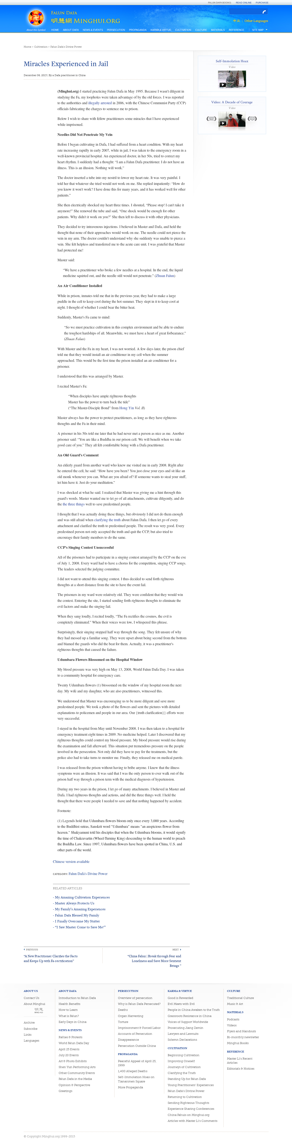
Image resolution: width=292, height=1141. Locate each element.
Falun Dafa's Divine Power (66, 46)
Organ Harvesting (130, 1016)
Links (27, 1034)
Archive (29, 1022)
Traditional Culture (240, 998)
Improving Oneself (181, 1061)
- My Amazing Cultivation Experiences (81, 897)
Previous (32, 949)
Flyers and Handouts (241, 1031)
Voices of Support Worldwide (188, 1022)
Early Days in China (72, 1022)
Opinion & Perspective (74, 1085)
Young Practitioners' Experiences (191, 1085)
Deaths (123, 1010)
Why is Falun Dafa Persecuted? (139, 1004)
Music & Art (235, 1004)
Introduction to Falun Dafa (77, 998)
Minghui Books (238, 1043)
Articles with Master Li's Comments (192, 1121)
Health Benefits (69, 1004)
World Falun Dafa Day (74, 1043)
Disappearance (128, 1039)
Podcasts (233, 1019)
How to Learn (68, 1010)
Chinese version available (71, 861)
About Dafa (71, 29)
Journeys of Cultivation (184, 1067)
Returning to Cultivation (185, 1097)
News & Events (93, 29)
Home (55, 29)
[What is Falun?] (36, 12)
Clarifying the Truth (182, 1073)
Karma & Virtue (161, 29)
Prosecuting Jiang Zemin (185, 1028)
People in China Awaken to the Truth (194, 1010)
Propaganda (137, 29)
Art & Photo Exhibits (73, 1061)
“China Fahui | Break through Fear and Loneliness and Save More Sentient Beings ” (154, 961)
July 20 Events (69, 1055)
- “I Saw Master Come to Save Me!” (79, 927)
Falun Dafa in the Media (75, 1079)
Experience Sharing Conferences (191, 1108)
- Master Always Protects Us (73, 903)
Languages (31, 1040)
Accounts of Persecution (135, 1033)
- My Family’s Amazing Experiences (79, 909)
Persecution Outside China (137, 1046)
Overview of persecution (135, 998)
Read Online (244, 2)
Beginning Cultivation (183, 1055)
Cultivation (183, 29)
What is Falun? (69, 1016)
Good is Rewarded (180, 998)
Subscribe (30, 1028)
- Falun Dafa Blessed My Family (76, 915)
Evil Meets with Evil (181, 1004)
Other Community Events (77, 1073)
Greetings (65, 1091)
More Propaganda (130, 1087)
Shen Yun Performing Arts (77, 1067)
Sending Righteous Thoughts (188, 1103)
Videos (232, 1025)
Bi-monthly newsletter (243, 1037)
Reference (236, 29)
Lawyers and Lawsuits (183, 1033)
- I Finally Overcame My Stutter (76, 921)
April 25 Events (69, 1049)
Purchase (262, 2)
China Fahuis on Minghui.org (188, 1115)
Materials (218, 29)
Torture (123, 1022)
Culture (201, 29)
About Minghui (34, 1004)
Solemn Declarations (182, 1039)
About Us (31, 991)
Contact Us (31, 998)
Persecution (116, 29)
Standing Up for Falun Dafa (187, 1079)
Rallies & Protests (70, 1037)
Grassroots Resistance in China (189, 1016)
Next (175, 949)
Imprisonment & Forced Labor (139, 1028)
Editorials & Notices (240, 1068)
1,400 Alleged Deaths (132, 1071)
